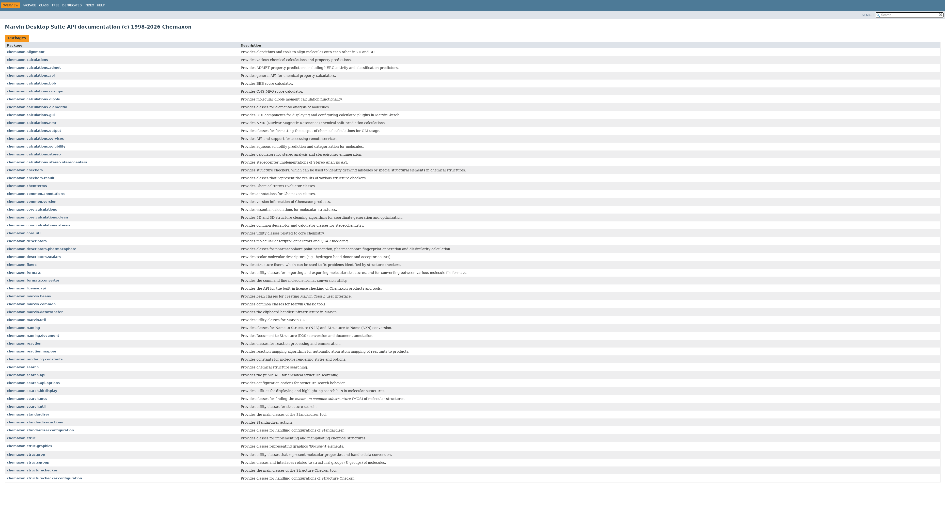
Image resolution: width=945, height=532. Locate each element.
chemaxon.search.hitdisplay (32, 391)
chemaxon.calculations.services (35, 138)
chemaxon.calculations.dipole (33, 99)
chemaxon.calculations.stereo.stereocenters (47, 162)
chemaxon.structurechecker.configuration (44, 478)
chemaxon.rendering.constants (35, 359)
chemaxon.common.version (31, 201)
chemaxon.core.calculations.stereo (38, 225)
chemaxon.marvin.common (31, 304)
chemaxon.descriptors (27, 241)
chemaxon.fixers (22, 264)
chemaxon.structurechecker (32, 470)
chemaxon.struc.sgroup (28, 462)
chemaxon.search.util (26, 406)
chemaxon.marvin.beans (29, 296)
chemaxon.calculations (27, 60)
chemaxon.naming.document (33, 335)
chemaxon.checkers (25, 170)
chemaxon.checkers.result (30, 178)
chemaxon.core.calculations (32, 209)
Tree (55, 5)
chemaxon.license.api (26, 288)
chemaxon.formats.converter (33, 280)
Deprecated (72, 5)
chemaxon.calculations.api (31, 75)
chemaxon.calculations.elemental (37, 107)
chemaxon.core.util (24, 233)
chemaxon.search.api (26, 375)
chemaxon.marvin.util (26, 320)
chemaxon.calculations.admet (34, 67)
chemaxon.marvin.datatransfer (35, 312)
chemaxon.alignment (26, 52)
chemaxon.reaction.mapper (31, 351)
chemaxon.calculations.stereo (34, 154)
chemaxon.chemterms (27, 186)
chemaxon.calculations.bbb (31, 83)
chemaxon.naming (23, 328)
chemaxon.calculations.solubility (36, 146)
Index (89, 5)
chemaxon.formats (24, 272)
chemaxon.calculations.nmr (31, 123)
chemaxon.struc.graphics (29, 446)
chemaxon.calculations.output (34, 131)
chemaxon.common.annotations (36, 194)
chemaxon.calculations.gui (31, 115)
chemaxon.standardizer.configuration (40, 430)
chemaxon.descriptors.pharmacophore (41, 249)
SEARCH (868, 15)
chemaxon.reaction (24, 343)
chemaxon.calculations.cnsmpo (35, 91)
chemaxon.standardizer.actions (35, 422)
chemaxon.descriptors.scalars (34, 257)
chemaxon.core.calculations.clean (37, 217)
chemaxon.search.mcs (27, 398)
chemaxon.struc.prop (26, 454)
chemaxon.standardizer (28, 414)
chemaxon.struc (21, 438)
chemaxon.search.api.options (33, 383)
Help (101, 5)
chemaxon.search (23, 367)
